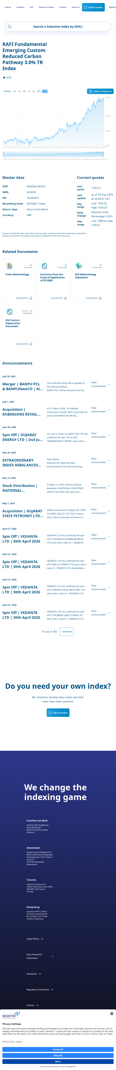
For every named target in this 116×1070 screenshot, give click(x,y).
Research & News (46, 7)
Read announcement (98, 384)
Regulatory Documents (38, 989)
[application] (58, 123)
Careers (62, 7)
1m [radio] (19, 91)
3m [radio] (24, 91)
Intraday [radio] (7, 91)
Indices (8, 7)
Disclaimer (32, 973)
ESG (31, 7)
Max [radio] (45, 91)
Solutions (20, 7)
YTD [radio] (38, 91)
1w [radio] (14, 91)
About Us (76, 7)
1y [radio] (29, 91)
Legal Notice (33, 938)
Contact (30, 1005)
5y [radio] (34, 91)
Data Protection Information (34, 956)
